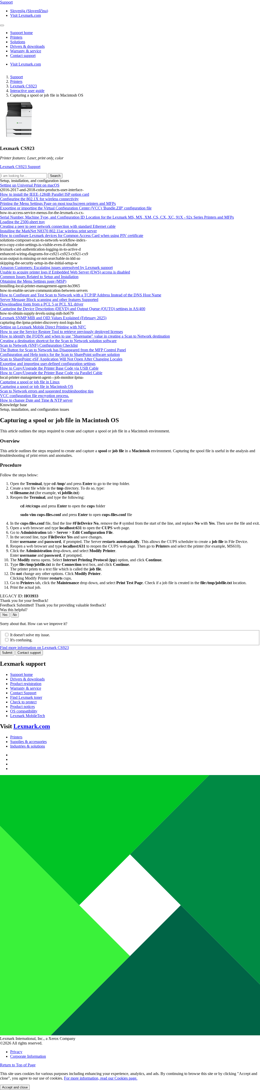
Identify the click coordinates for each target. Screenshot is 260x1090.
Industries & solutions (27, 746)
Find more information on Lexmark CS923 (34, 647)
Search (55, 176)
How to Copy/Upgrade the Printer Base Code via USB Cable (49, 368)
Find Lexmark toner (26, 697)
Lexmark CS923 (23, 86)
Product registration (25, 684)
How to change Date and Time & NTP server (36, 400)
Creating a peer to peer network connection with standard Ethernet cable (58, 226)
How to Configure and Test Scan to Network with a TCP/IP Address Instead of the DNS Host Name (80, 295)
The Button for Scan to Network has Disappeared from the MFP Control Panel (63, 350)
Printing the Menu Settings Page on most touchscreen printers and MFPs (58, 203)
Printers (16, 81)
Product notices (22, 706)
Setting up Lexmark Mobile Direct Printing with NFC (43, 327)
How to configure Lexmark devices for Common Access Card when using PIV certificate (71, 235)
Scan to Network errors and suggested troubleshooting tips (46, 391)
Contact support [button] (23, 55)
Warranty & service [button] (25, 51)
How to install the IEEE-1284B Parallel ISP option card (44, 194)
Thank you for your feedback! (24, 600)
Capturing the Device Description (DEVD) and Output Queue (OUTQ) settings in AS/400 (72, 309)
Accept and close (15, 1087)
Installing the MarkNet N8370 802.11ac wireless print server (48, 231)
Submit (7, 653)
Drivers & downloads (27, 679)
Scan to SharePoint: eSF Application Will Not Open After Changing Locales (61, 359)
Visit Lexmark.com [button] (25, 15)
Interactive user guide (27, 90)
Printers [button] (16, 37)
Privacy (16, 1052)
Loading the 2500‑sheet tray (22, 222)
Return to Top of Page (18, 1065)
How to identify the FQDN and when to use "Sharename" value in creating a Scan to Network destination (85, 336)
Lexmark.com (31, 726)
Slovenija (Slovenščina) (29, 11)
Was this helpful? (13, 610)
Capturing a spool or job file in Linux (30, 382)
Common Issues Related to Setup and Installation (39, 277)
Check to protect (23, 702)
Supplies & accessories (28, 741)
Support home (21, 674)
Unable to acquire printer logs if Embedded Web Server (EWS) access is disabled (65, 272)
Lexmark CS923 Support (20, 166)
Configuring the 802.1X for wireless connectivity (39, 199)
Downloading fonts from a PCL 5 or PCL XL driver (41, 304)
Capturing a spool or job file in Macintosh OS (36, 386)
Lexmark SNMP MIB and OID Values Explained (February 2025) (53, 318)
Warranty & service (25, 688)
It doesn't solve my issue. (30, 635)
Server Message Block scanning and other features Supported (49, 299)
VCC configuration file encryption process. (34, 395)
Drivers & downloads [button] (27, 46)
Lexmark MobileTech (27, 716)
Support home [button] (21, 33)
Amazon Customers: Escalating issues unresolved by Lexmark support (56, 267)
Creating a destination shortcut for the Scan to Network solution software (58, 341)
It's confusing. (21, 640)
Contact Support (23, 693)
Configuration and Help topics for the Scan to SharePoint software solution (60, 354)
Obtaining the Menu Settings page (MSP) (33, 281)
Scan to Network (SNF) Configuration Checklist (39, 345)
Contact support (29, 653)
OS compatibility (23, 711)
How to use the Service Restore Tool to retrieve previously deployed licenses (61, 331)
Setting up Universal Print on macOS (29, 185)
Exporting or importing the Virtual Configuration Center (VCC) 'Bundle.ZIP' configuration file (76, 208)
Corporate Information (28, 1056)
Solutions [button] (17, 42)
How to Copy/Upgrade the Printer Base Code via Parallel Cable (51, 373)
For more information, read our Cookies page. (100, 1078)
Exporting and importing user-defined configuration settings (47, 363)
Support (16, 77)
